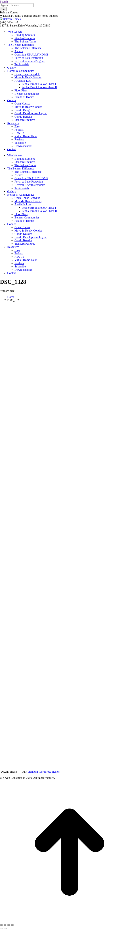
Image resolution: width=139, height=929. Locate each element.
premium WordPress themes (44, 771)
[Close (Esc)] (1, 925)
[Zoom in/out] (12, 925)
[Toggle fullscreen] (8, 925)
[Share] (5, 925)
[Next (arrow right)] (5, 928)
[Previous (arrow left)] (1, 928)
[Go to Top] (69, 920)
